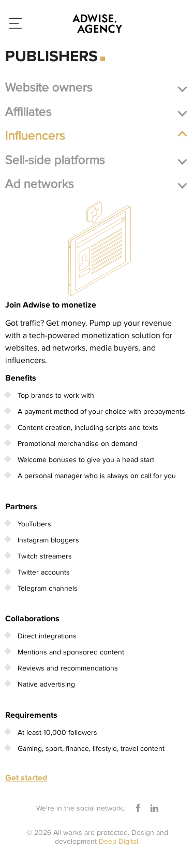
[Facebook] (138, 808)
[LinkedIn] (154, 808)
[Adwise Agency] (97, 23)
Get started (26, 778)
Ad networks (39, 183)
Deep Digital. (119, 841)
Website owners (49, 87)
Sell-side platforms (55, 159)
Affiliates (28, 111)
